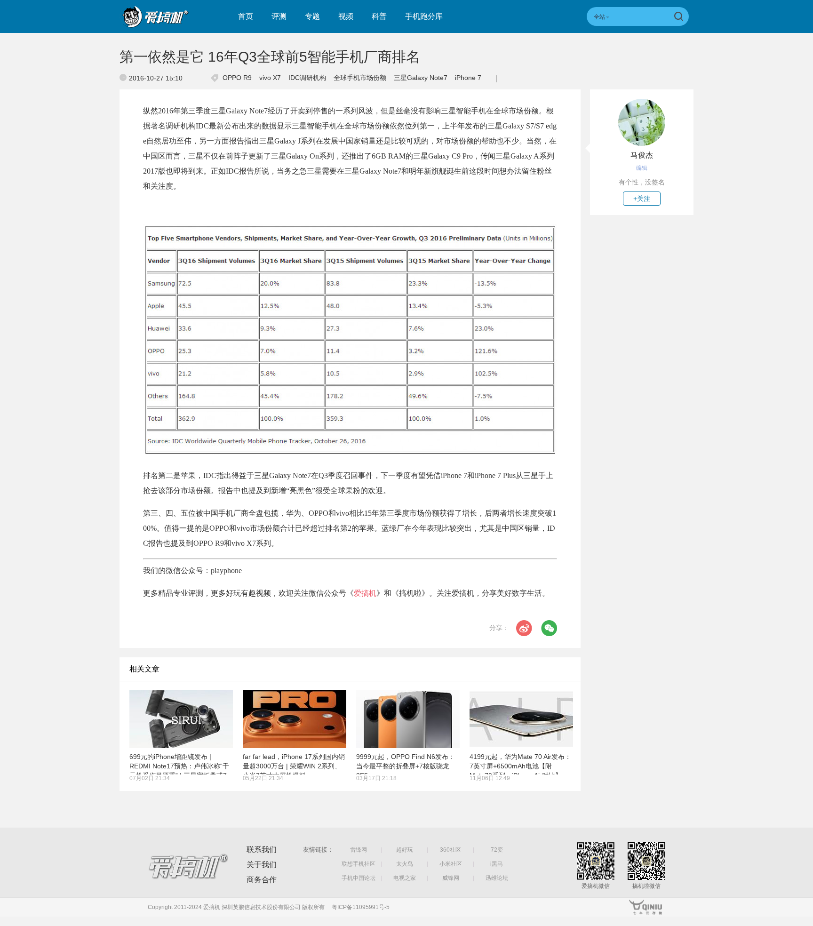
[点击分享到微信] (549, 628)
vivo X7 (270, 77)
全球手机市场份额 (360, 77)
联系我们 (262, 850)
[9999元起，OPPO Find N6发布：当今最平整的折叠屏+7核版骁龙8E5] (408, 719)
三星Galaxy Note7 (420, 77)
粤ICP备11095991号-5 (361, 907)
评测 (279, 16)
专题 (312, 16)
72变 (497, 849)
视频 (345, 16)
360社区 (450, 849)
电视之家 (404, 878)
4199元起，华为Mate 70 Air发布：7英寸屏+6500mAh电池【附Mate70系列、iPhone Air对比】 (520, 766)
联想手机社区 (358, 864)
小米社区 (450, 864)
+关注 (641, 198)
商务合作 (262, 880)
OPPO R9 (237, 77)
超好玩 (404, 849)
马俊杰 (641, 155)
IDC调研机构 (307, 77)
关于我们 (262, 865)
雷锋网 (358, 849)
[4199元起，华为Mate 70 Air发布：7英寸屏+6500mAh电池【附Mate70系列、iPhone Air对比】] (521, 719)
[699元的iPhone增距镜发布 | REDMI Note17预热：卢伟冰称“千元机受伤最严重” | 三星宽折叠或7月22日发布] (181, 719)
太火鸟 (404, 864)
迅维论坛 (497, 878)
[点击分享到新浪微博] (524, 628)
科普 (379, 16)
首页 (245, 16)
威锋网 (450, 878)
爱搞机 (365, 593)
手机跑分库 (424, 16)
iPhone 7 (468, 77)
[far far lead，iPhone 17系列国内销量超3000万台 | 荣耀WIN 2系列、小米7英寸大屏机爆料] (294, 719)
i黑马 (496, 864)
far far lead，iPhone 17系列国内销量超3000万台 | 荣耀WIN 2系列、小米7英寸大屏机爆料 (294, 766)
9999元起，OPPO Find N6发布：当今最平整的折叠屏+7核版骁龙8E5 (405, 766)
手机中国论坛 (358, 878)
